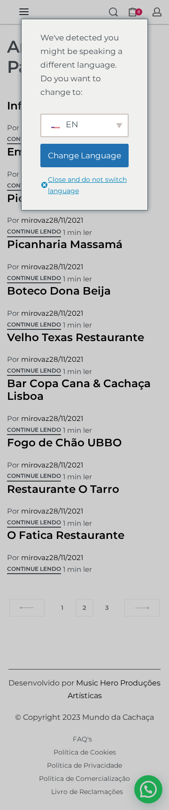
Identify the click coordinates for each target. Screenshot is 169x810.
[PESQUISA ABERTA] (113, 12)
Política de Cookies (85, 752)
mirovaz (35, 220)
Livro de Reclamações (87, 791)
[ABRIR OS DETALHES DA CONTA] (157, 12)
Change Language (84, 155)
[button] (148, 789)
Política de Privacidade (84, 765)
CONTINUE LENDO (34, 232)
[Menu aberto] (24, 12)
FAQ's (82, 739)
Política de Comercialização (84, 778)
